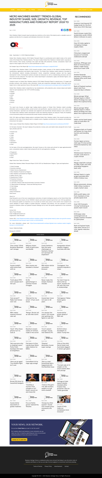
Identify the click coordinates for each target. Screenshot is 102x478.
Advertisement (58, 466)
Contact (67, 466)
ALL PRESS (32, 10)
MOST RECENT (21, 10)
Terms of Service (37, 466)
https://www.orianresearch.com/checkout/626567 (55, 124)
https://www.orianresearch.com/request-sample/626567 (43, 66)
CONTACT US (42, 10)
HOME (12, 10)
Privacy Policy (48, 466)
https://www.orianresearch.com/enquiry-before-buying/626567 (54, 85)
